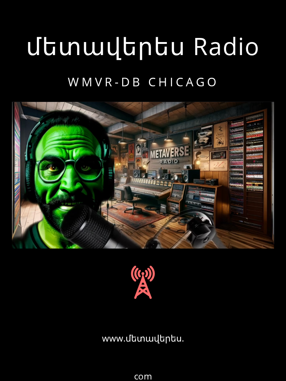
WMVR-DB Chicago (143, 82)
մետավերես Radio (143, 46)
